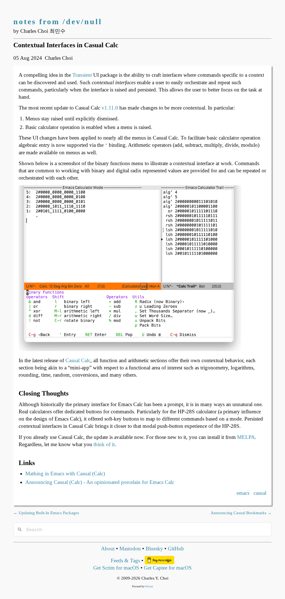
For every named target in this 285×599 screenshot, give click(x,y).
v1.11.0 (110, 108)
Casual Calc (77, 360)
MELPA (246, 437)
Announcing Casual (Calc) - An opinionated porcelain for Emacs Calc (99, 482)
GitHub (176, 548)
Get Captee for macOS (168, 568)
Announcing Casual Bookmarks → (241, 513)
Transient (82, 75)
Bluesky (154, 548)
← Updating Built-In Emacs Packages (46, 513)
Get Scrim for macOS (116, 568)
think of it (104, 444)
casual (260, 493)
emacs (243, 493)
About (108, 548)
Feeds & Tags (125, 560)
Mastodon (130, 548)
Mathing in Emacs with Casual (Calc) (65, 473)
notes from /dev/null (57, 21)
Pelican (149, 586)
